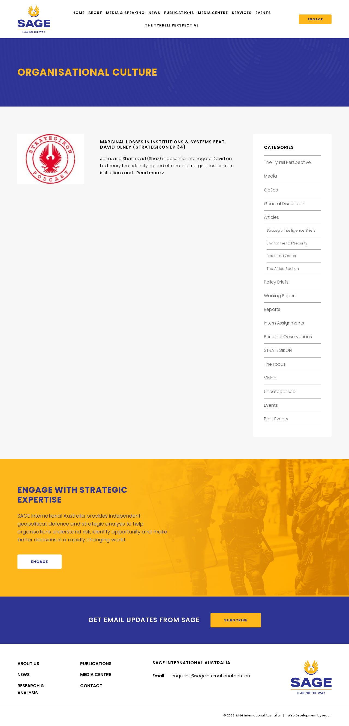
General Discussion (284, 203)
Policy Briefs (276, 282)
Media (270, 176)
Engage (315, 19)
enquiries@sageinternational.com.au (211, 676)
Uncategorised (280, 391)
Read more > (150, 173)
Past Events (276, 419)
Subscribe (235, 620)
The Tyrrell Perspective (172, 25)
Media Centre (213, 12)
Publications (179, 12)
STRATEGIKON (278, 350)
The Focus (274, 364)
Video (270, 378)
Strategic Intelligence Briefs (291, 230)
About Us (28, 663)
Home (79, 12)
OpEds (271, 190)
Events (263, 12)
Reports (272, 309)
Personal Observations (288, 337)
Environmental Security (287, 243)
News (154, 12)
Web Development (302, 715)
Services (242, 12)
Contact (91, 686)
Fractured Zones (281, 255)
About (95, 12)
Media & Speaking (125, 12)
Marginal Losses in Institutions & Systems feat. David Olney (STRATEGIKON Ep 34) (163, 144)
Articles (271, 217)
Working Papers (280, 296)
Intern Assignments (284, 323)
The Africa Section (283, 268)
